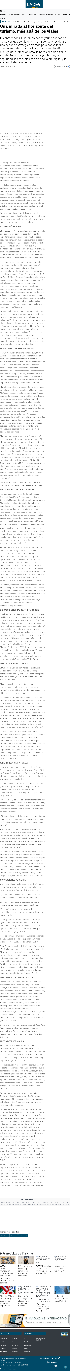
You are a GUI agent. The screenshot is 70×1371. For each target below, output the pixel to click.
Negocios (25, 14)
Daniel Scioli (61, 22)
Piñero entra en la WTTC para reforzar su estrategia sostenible (25, 1271)
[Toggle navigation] (3, 11)
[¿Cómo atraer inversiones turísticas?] (62, 1260)
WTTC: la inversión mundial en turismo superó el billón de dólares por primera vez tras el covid (7, 1274)
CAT (54, 22)
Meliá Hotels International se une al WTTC (62, 1298)
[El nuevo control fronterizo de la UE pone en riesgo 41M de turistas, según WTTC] (44, 1291)
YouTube (27, 1351)
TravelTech (32, 14)
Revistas (15, 1351)
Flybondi (26, 22)
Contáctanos (52, 1362)
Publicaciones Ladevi (40, 1339)
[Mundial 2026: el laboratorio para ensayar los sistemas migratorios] (7, 1290)
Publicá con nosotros (48, 1358)
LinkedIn (27, 1348)
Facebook (27, 1342)
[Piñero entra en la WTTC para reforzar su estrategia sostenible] (26, 1260)
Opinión (64, 14)
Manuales (17, 14)
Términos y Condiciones (8, 1369)
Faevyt (33, 22)
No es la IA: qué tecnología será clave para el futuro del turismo (25, 1301)
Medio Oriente (17, 22)
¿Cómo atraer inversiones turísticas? (60, 1268)
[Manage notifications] (65, 1367)
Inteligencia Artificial (44, 22)
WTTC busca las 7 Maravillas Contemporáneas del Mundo (44, 1270)
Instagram (27, 1345)
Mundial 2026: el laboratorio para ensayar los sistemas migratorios (7, 1301)
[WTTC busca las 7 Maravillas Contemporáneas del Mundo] (44, 1260)
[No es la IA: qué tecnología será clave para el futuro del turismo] (26, 1290)
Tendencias (49, 14)
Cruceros (57, 14)
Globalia (13, 1236)
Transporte (41, 14)
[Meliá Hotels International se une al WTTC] (62, 1290)
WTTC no (4, 1236)
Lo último (10, 14)
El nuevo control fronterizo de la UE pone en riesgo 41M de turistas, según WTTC (43, 1305)
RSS (55, 1366)
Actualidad (23, 1236)
